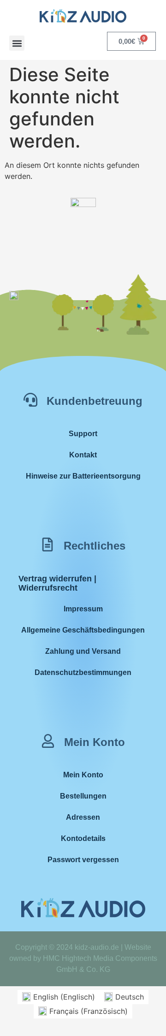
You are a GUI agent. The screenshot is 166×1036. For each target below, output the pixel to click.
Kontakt (83, 455)
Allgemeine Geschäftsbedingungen (83, 630)
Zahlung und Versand (83, 651)
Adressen (83, 817)
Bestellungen (83, 796)
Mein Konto (83, 775)
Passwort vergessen (83, 860)
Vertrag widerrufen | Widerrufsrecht (57, 583)
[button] (16, 43)
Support (83, 434)
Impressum (83, 609)
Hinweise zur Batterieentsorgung (83, 476)
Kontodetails (83, 838)
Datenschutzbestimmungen (83, 672)
